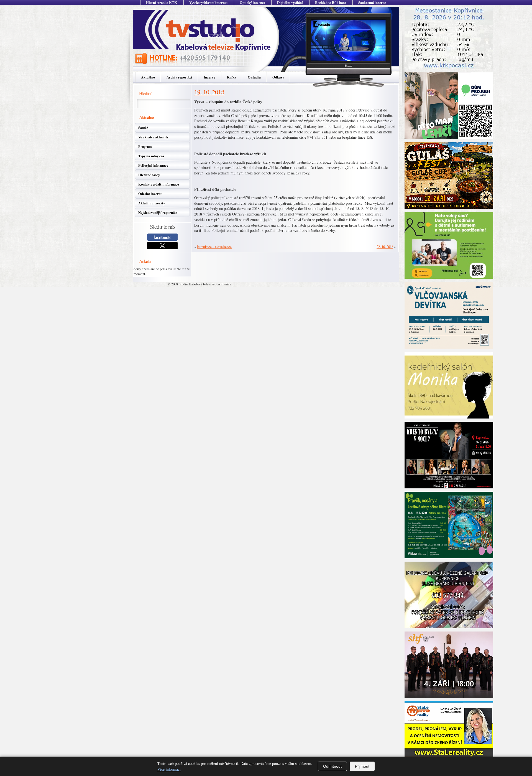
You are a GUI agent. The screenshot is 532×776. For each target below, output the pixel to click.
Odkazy (278, 77)
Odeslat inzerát (150, 193)
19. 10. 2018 (209, 92)
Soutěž (143, 127)
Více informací (169, 769)
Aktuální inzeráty (151, 203)
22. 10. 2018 (385, 246)
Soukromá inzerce (372, 2)
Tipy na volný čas (151, 155)
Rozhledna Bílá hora (330, 2)
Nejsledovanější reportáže (157, 212)
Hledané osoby (149, 174)
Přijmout (362, 766)
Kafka (231, 77)
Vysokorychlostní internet (208, 2)
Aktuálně (148, 77)
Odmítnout (332, 766)
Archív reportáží (179, 77)
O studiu (254, 77)
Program (145, 146)
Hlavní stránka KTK (161, 2)
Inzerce (209, 77)
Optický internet (252, 2)
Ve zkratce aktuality (153, 137)
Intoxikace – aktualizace (214, 246)
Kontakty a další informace (158, 184)
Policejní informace (153, 165)
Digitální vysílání (290, 2)
